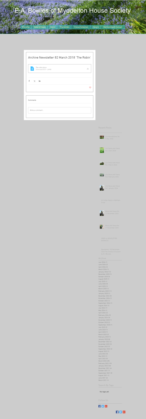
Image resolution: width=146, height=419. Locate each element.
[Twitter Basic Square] (103, 406)
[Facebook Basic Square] (99, 406)
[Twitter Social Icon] (120, 412)
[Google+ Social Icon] (124, 412)
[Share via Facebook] (29, 81)
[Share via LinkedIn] (40, 81)
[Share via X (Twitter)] (34, 81)
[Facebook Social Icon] (117, 412)
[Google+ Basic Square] (106, 406)
